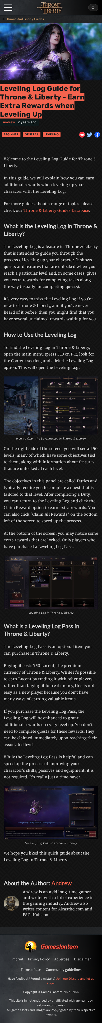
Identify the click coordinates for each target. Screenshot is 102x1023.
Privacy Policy (39, 959)
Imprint (17, 959)
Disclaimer (82, 959)
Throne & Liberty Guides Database (56, 210)
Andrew (9, 122)
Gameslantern (59, 946)
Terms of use (31, 969)
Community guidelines (64, 969)
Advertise (61, 959)
